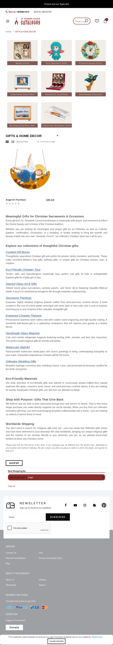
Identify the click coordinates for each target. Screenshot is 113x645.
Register (47, 11)
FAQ (41, 552)
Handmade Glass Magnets (23, 333)
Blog (8, 563)
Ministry (42, 579)
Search (42, 585)
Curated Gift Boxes (18, 252)
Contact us (11, 552)
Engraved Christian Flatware (24, 315)
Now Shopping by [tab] (17, 471)
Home (8, 31)
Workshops (11, 585)
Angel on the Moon (16, 199)
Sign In (37, 11)
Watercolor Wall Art (18, 347)
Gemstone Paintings (18, 297)
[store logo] (27, 21)
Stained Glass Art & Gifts (21, 283)
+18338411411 (22, 11)
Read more (97, 636)
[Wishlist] (97, 21)
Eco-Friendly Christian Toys (23, 269)
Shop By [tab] (14, 463)
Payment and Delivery (16, 558)
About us (10, 579)
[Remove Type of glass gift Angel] (103, 477)
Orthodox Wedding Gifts (21, 361)
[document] (56, 639)
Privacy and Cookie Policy (50, 558)
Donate (14, 627)
